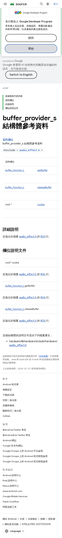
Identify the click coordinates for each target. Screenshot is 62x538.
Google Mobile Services (15, 496)
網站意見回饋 (12, 524)
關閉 (31, 38)
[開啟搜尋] (41, 4)
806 (43, 274)
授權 (42, 519)
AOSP (5, 88)
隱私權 (51, 519)
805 (43, 320)
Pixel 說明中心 (10, 480)
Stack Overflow (11, 501)
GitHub (6, 415)
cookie (41, 204)
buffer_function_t (15, 170)
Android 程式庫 (11, 384)
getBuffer (42, 170)
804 (43, 297)
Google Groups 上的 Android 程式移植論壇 (25, 461)
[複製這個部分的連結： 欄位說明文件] (29, 251)
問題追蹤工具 (10, 506)
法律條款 (32, 519)
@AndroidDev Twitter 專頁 (16, 435)
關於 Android (10, 519)
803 (43, 236)
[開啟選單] (5, 4)
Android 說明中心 (12, 475)
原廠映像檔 (8, 405)
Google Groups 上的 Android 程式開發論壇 (25, 456)
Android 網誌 (9, 440)
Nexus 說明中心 (11, 485)
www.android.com (12, 491)
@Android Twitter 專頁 (14, 429)
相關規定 (7, 389)
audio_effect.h (30, 150)
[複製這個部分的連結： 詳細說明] (23, 230)
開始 (31, 48)
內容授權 (43, 356)
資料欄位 (8, 139)
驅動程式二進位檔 (12, 410)
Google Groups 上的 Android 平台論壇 (23, 450)
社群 (22, 519)
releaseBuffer (44, 187)
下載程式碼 (8, 394)
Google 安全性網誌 (13, 445)
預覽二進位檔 (10, 400)
